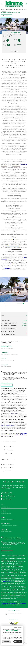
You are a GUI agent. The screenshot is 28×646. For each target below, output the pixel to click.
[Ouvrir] (1, 4)
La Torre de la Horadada (12, 246)
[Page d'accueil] (14, 4)
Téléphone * (5, 523)
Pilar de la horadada (20, 9)
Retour (7, 15)
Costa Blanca (16, 166)
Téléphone (4, 352)
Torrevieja (12, 263)
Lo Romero (6, 268)
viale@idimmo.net (9, 496)
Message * (4, 364)
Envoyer (6, 385)
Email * (3, 358)
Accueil (2, 9)
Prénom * (4, 511)
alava (11, 9)
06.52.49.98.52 (7, 493)
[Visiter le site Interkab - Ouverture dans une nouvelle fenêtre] (14, 623)
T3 (9, 11)
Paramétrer (6, 641)
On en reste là (17, 627)
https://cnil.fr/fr (13, 413)
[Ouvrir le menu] (26, 4)
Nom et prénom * (7, 346)
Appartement (4, 11)
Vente (7, 9)
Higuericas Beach (16, 249)
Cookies (25, 643)
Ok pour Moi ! (17, 641)
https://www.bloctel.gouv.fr (7, 425)
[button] (23, 303)
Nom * (3, 504)
